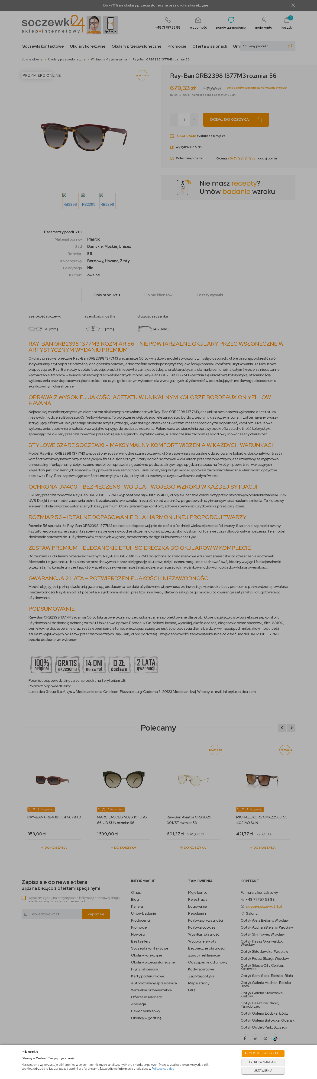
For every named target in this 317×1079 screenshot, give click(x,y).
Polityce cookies (163, 1069)
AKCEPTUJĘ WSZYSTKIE (263, 1053)
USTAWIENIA (263, 1070)
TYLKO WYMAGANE (263, 1062)
